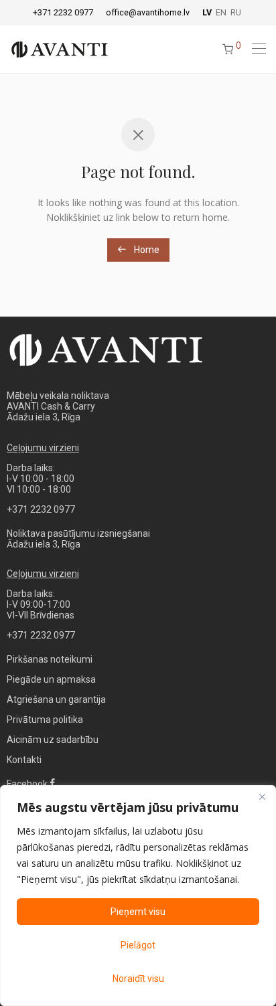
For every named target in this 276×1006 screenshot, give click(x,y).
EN (221, 13)
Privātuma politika (45, 719)
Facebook (28, 783)
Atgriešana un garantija (56, 699)
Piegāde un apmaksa (51, 679)
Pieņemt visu (138, 911)
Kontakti (24, 759)
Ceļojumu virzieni (43, 447)
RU (235, 13)
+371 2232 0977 (63, 13)
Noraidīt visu (138, 978)
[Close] (262, 796)
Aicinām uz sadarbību (52, 739)
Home (145, 249)
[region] (138, 895)
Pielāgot (138, 945)
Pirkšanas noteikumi (49, 659)
